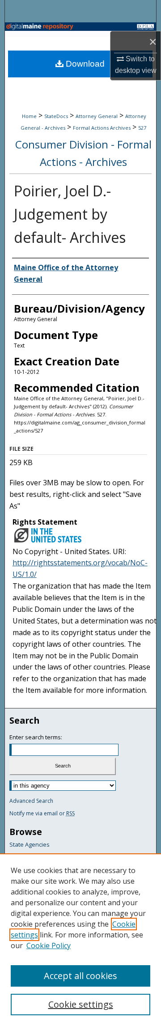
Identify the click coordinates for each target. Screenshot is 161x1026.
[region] (80, 939)
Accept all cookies (80, 976)
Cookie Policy (48, 945)
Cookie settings (80, 1004)
